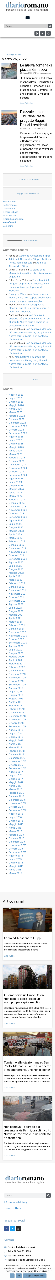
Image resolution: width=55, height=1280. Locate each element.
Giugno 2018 (16, 736)
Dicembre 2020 (17, 632)
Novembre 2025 (18, 426)
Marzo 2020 (15, 663)
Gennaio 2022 (16, 586)
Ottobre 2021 (16, 597)
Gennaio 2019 (16, 712)
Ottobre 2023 (16, 513)
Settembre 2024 (18, 475)
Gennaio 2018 (16, 754)
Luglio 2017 (15, 775)
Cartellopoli (9, 208)
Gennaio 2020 (16, 670)
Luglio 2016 (15, 817)
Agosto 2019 (16, 688)
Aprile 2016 (15, 827)
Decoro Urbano (10, 212)
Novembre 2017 (17, 761)
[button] (27, 17)
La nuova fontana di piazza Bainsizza (36, 67)
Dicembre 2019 (17, 674)
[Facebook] (36, 33)
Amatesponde (10, 201)
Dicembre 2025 (17, 422)
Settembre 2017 (17, 768)
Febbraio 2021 (17, 625)
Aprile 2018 (15, 743)
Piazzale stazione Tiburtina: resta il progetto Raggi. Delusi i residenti (34, 118)
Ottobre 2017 (16, 764)
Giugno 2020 (16, 653)
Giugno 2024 (16, 485)
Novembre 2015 (18, 845)
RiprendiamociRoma (13, 219)
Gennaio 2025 (16, 461)
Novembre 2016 (18, 803)
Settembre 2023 (18, 516)
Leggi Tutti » (9, 956)
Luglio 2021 (15, 607)
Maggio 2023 (16, 530)
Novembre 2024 (18, 468)
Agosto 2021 (16, 604)
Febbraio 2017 (16, 792)
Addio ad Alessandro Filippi (34, 255)
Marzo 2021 (15, 621)
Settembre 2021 (18, 600)
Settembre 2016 (18, 810)
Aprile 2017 (15, 785)
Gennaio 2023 (16, 544)
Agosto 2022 (16, 562)
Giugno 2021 (16, 611)
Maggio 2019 (16, 698)
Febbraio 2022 (17, 583)
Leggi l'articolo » (26, 103)
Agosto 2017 (16, 771)
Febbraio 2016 (17, 834)
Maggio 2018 (16, 740)
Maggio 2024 (16, 489)
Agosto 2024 (16, 478)
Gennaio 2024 (16, 502)
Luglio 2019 (15, 691)
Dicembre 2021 (17, 590)
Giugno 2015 (16, 862)
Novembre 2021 (18, 593)
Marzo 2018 (15, 747)
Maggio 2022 (16, 572)
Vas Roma (8, 226)
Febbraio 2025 (17, 457)
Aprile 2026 (15, 408)
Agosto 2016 (16, 813)
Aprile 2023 (15, 534)
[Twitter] (42, 33)
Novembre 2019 (18, 677)
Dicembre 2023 (17, 506)
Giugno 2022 (16, 569)
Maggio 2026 (16, 405)
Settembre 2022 (18, 558)
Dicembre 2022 (17, 548)
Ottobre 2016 (16, 806)
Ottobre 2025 (16, 429)
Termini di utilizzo (12, 1208)
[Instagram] (48, 33)
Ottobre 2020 (16, 639)
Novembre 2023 (18, 509)
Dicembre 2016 (17, 799)
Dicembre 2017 (17, 757)
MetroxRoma (9, 215)
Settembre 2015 (18, 852)
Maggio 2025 (16, 447)
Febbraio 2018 (17, 750)
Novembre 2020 (18, 635)
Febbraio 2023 (17, 541)
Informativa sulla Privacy (15, 1202)
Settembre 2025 (18, 433)
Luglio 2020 (15, 649)
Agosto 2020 (16, 646)
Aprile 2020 (15, 660)
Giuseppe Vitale (17, 294)
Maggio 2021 (16, 614)
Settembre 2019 (18, 684)
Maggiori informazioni (35, 1275)
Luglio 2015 (15, 859)
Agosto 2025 (16, 436)
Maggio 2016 (16, 824)
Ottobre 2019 (16, 681)
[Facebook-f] (6, 1228)
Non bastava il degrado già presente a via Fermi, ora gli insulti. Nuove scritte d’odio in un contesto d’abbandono (27, 1132)
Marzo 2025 (15, 454)
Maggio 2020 (16, 656)
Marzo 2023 (15, 537)
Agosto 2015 (16, 855)
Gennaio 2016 (16, 838)
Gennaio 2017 (16, 796)
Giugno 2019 (16, 695)
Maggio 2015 (16, 866)
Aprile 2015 (15, 869)
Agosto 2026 (16, 394)
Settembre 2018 (18, 726)
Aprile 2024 (15, 492)
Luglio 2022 (15, 565)
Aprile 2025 (15, 450)
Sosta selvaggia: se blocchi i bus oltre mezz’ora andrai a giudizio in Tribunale (29, 308)
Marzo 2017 (15, 789)
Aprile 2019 (15, 702)
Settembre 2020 (18, 642)
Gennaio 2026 (16, 419)
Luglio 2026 (15, 398)
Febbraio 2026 (17, 415)
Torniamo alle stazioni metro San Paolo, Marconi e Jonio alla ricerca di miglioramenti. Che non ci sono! (27, 1066)
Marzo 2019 (15, 705)
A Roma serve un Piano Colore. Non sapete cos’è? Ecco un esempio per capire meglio (30, 297)
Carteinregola (10, 205)
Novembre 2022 (18, 551)
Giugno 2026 (16, 401)
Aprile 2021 (15, 618)
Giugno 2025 (16, 443)
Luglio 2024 (15, 482)
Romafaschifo (10, 222)
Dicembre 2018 (17, 715)
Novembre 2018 (18, 719)
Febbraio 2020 (17, 667)
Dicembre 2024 (17, 464)
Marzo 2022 (15, 579)
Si (12, 1275)
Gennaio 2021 (16, 628)
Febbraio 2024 (17, 499)
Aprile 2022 (15, 576)
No (18, 1275)
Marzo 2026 (15, 412)
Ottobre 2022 (16, 555)
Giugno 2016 (16, 820)
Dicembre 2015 (17, 841)
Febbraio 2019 (17, 709)
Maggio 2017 (16, 782)
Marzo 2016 (15, 831)
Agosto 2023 (16, 520)
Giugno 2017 (16, 778)
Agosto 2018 (16, 729)
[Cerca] (50, 26)
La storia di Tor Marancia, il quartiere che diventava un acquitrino (30, 273)
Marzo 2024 (15, 496)
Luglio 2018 (15, 733)
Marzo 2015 (15, 873)
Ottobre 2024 (16, 471)
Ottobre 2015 (16, 848)
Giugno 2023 (16, 527)
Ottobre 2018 (16, 722)
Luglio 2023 (15, 523)
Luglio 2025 (15, 440)
